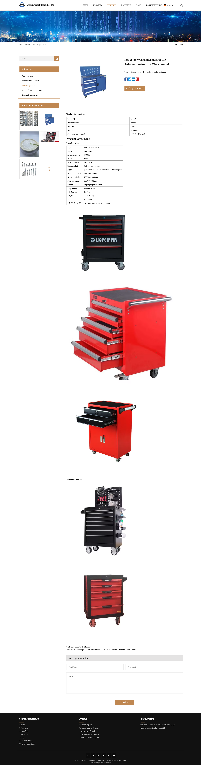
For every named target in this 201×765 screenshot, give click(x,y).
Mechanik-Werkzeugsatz (32, 90)
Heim (85, 5)
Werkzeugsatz (27, 76)
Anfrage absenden (135, 88)
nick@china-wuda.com (102, 763)
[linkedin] (104, 755)
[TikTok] (109, 755)
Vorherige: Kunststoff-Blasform (78, 647)
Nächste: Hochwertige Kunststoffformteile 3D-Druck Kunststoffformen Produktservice (101, 649)
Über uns (97, 5)
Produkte (111, 5)
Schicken (124, 702)
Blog (138, 5)
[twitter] (93, 755)
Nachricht (126, 5)
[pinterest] (98, 755)
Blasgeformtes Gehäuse (31, 81)
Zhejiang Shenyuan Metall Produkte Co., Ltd (157, 725)
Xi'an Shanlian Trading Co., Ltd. (152, 728)
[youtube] (114, 755)
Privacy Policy (122, 760)
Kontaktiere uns (154, 5)
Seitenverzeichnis (27, 744)
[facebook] (88, 755)
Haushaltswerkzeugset (31, 95)
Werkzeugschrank (39, 44)
